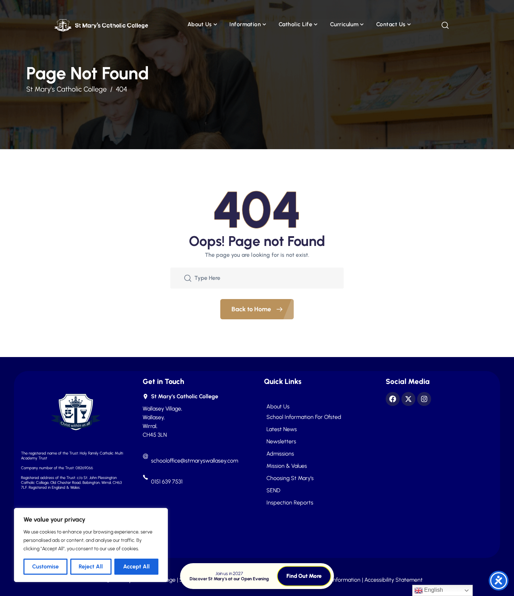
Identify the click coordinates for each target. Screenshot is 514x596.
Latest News (281, 429)
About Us (199, 24)
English (433, 590)
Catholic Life (295, 24)
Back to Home (251, 309)
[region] (91, 545)
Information (245, 24)
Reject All (91, 566)
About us (278, 406)
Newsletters (281, 441)
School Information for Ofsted (303, 417)
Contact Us (391, 24)
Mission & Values (286, 466)
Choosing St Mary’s (290, 478)
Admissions (280, 453)
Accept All (136, 566)
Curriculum (344, 24)
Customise (45, 566)
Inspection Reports (289, 502)
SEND (273, 490)
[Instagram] (424, 399)
